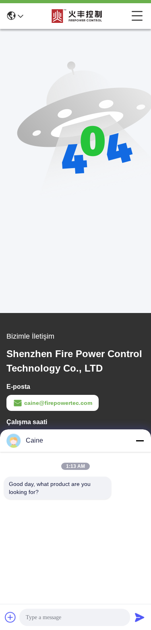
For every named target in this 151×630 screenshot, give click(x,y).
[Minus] (140, 440)
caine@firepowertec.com (58, 403)
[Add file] (10, 617)
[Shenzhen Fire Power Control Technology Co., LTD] (77, 16)
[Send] (139, 617)
